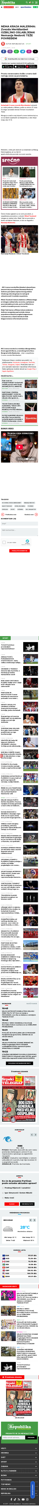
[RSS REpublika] (23, 1499)
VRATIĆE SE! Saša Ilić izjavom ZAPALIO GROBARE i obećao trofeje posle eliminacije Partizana (10, 743)
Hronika (5, 1453)
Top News (5, 1484)
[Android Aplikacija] (8, 67)
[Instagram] (29, 51)
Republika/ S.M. (18, 44)
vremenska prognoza (20, 1213)
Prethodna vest (11, 514)
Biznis (4, 1475)
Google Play (31, 369)
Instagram (24, 362)
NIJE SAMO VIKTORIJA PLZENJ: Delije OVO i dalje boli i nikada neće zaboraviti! (11, 683)
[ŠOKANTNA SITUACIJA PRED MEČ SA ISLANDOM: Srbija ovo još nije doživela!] (30, 718)
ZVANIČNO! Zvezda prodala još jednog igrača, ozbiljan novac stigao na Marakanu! (11, 993)
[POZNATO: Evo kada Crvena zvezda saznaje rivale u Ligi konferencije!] (30, 766)
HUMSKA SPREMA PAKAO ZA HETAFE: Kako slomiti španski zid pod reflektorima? (11, 850)
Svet (18, 1306)
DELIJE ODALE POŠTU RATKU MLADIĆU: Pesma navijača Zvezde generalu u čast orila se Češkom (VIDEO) (11, 803)
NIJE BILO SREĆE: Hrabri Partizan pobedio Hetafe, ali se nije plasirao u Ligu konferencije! (11, 755)
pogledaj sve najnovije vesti (19, 1063)
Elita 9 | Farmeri (8, 1471)
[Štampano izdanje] (19, 1398)
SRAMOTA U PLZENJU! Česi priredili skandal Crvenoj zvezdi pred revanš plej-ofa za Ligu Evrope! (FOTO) (10, 934)
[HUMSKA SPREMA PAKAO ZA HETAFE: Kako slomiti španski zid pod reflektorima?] (30, 850)
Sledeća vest (29, 514)
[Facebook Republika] (12, 1499)
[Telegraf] (22, 51)
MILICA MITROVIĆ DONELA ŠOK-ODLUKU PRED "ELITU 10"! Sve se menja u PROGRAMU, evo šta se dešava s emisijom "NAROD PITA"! (19, 1014)
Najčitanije (31, 1004)
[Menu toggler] (36, 2)
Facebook (16, 362)
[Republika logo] (8, 2)
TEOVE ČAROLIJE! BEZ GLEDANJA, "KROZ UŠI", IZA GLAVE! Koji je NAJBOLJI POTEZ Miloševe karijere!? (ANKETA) (12, 406)
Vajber (17, 364)
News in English (8, 1489)
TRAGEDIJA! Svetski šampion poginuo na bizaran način (9, 897)
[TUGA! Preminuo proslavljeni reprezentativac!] (30, 647)
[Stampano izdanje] (19, 1099)
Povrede (30, 506)
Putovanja (6, 1480)
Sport (28, 44)
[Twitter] (35, 51)
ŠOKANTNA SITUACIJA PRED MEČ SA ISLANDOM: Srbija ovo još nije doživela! (11, 719)
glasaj (11, 1204)
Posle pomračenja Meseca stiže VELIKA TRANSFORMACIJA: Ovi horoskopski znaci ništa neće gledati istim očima (27, 183)
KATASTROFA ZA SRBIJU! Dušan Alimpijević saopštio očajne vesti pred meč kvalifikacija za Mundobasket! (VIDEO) (11, 969)
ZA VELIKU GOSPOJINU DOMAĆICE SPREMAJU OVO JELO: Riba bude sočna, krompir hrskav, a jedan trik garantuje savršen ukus (10, 204)
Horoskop (23, 178)
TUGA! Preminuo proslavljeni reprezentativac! (7, 647)
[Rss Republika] (19, 1499)
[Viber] (10, 51)
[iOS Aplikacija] (19, 67)
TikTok (4, 364)
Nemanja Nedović (29, 503)
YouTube (32, 362)
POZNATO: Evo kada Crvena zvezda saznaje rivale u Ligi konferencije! (11, 766)
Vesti (17, 7)
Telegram (11, 364)
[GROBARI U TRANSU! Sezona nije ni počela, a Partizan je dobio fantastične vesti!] (30, 671)
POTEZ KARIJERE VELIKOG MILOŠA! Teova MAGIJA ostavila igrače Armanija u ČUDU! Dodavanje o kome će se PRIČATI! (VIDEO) (12, 418)
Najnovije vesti (9, 1286)
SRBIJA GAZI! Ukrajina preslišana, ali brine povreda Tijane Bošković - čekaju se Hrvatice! (11, 826)
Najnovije (6, 1004)
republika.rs (17, 1504)
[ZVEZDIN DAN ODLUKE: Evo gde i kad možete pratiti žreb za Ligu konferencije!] (30, 730)
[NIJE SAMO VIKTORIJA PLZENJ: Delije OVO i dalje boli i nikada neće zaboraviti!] (30, 683)
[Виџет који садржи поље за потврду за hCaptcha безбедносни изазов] (16, 542)
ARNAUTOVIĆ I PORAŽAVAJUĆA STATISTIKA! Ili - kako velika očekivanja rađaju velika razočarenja (10, 659)
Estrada (19, 1332)
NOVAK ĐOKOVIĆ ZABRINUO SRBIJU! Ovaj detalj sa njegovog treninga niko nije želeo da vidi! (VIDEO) (11, 958)
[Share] (25, 799)
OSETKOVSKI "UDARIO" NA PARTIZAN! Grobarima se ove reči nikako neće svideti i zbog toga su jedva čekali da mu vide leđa (11, 886)
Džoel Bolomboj (20, 506)
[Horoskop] (33, 2)
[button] (32, 1134)
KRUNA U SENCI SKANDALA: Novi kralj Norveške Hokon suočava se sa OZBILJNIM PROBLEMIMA (19, 1025)
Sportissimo (33, 1490)
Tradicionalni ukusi (8, 199)
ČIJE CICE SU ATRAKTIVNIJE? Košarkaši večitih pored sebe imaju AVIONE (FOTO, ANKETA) (12, 383)
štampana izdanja (13, 1377)
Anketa (19, 1176)
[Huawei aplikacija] (31, 67)
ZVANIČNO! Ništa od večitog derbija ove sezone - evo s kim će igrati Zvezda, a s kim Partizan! (9, 922)
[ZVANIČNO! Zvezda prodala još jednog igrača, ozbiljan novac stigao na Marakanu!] (30, 993)
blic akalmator (31, 509)
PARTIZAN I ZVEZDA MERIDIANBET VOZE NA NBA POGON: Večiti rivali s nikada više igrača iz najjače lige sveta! (12, 395)
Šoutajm (5, 388)
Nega (4, 178)
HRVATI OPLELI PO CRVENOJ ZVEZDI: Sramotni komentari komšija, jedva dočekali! (10, 707)
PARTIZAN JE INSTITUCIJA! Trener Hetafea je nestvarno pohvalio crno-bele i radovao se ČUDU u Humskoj (9, 695)
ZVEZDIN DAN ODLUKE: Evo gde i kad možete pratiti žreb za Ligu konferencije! (10, 731)
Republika (5, 1493)
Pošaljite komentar (19, 551)
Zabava (4, 1466)
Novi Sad (8, 1220)
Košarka (5, 400)
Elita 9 (19, 1291)
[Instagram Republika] (27, 1499)
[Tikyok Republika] (15, 1499)
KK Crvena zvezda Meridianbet (11, 503)
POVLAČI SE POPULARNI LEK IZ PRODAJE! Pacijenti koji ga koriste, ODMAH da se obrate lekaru (18, 1034)
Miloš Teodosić (7, 506)
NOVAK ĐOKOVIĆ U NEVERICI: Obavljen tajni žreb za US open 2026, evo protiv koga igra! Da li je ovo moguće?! (11, 815)
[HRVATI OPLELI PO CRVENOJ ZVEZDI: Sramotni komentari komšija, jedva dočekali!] (30, 707)
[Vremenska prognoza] (30, 2)
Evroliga (5, 509)
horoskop (19, 1130)
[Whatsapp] (16, 51)
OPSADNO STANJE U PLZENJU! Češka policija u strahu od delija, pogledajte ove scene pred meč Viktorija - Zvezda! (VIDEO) (11, 862)
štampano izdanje (19, 1071)
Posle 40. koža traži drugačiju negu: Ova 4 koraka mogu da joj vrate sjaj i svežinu (10, 183)
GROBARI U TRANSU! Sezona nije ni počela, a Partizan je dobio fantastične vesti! (10, 671)
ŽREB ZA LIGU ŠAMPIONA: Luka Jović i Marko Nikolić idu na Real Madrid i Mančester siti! (11, 791)
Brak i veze (23, 199)
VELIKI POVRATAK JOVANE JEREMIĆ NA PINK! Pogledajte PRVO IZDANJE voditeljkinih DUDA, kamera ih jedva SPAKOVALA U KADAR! (17, 1045)
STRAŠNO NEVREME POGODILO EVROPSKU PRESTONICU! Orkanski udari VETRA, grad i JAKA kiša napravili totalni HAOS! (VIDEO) (19, 1056)
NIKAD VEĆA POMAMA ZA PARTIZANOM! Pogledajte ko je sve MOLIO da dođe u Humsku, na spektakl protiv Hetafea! (11, 838)
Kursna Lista (20, 1250)
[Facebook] (3, 51)
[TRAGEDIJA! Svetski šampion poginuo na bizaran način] (30, 897)
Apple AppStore (8, 371)
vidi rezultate (27, 1204)
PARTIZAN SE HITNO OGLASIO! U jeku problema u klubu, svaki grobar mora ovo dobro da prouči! (10, 946)
